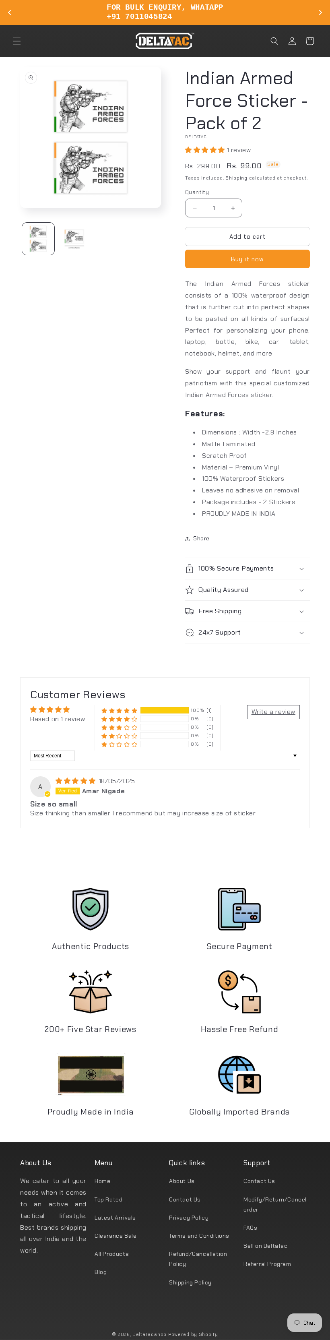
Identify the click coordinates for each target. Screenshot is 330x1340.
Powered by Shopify (193, 1334)
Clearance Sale (115, 1235)
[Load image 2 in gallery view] (74, 239)
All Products (112, 1253)
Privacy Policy (188, 1217)
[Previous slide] (9, 12)
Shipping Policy (190, 1282)
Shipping (236, 178)
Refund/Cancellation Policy (198, 1259)
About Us (182, 1181)
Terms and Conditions (199, 1235)
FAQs (250, 1227)
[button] (17, 41)
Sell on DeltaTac (265, 1245)
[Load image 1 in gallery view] (38, 239)
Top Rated (108, 1199)
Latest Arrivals (115, 1217)
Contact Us (185, 1199)
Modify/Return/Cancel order (275, 1204)
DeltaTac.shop (149, 1334)
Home (102, 1181)
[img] (76, 781)
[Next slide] (320, 12)
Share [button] (201, 538)
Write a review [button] (273, 711)
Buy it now (247, 259)
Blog (101, 1272)
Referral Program (267, 1264)
